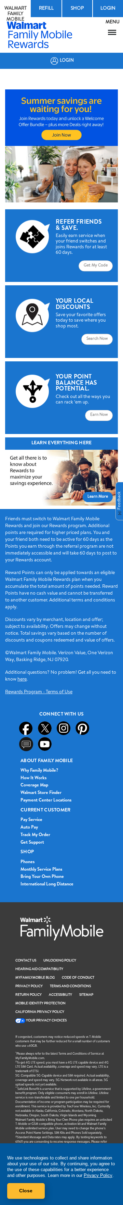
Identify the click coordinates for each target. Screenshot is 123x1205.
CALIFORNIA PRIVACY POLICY (39, 1012)
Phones (27, 862)
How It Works (33, 778)
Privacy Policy (98, 1175)
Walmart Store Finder (41, 793)
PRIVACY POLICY (29, 986)
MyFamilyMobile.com (29, 1058)
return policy (28, 995)
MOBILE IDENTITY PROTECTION (40, 1003)
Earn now (99, 415)
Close (25, 1190)
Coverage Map (34, 785)
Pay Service (31, 820)
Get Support (32, 843)
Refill (46, 8)
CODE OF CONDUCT (78, 978)
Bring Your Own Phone (42, 877)
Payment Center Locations (45, 800)
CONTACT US (25, 960)
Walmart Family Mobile (15, 14)
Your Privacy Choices (46, 1020)
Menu (112, 32)
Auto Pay (29, 827)
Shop (77, 8)
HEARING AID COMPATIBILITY (39, 969)
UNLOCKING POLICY (59, 960)
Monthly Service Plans (41, 870)
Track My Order (35, 835)
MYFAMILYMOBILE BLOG (35, 978)
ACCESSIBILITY (60, 995)
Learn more (97, 497)
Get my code (96, 266)
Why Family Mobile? (39, 771)
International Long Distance (46, 884)
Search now (97, 339)
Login (107, 8)
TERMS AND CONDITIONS (70, 986)
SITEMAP (86, 995)
